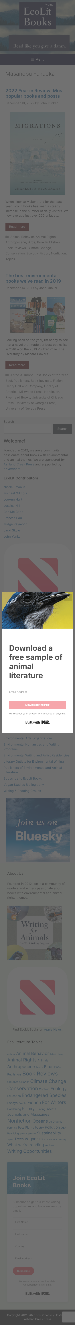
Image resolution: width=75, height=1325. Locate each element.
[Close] (68, 597)
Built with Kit (37, 722)
